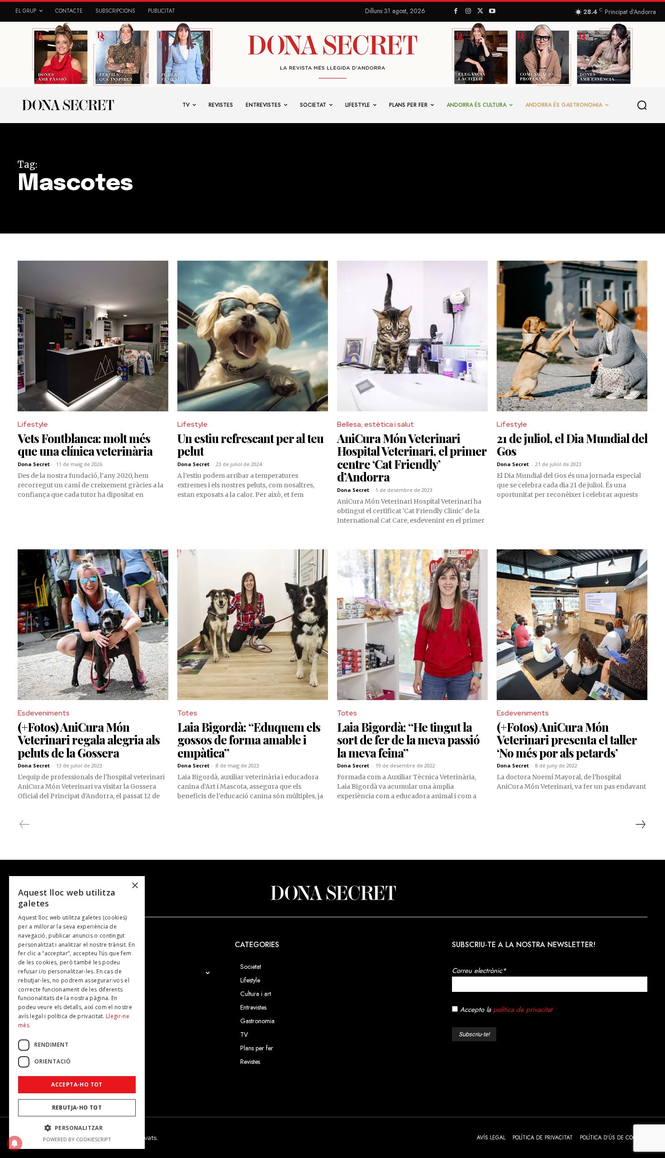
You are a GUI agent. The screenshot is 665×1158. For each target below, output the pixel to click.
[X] (480, 11)
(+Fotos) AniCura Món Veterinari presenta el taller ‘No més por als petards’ (567, 740)
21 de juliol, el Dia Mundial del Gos (572, 444)
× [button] (134, 885)
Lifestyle (33, 424)
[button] (642, 105)
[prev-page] (25, 824)
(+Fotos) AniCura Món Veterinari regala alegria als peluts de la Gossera (89, 740)
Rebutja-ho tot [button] (77, 1107)
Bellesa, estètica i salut (375, 424)
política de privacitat (522, 1010)
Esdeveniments (44, 713)
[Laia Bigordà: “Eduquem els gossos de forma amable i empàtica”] (252, 624)
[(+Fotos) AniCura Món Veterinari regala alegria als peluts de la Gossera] (93, 624)
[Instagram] (468, 11)
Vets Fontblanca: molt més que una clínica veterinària (85, 444)
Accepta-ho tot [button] (77, 1084)
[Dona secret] (67, 105)
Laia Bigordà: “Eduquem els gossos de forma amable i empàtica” (248, 740)
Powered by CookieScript (77, 1139)
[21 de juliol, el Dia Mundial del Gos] (572, 336)
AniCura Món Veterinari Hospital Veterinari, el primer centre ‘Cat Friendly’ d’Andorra (412, 457)
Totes (187, 713)
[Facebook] (456, 11)
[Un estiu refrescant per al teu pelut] (252, 336)
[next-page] (640, 824)
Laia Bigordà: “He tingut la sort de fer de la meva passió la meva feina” (408, 740)
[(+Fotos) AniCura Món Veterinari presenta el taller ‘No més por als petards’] (572, 624)
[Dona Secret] (332, 893)
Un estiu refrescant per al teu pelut (250, 444)
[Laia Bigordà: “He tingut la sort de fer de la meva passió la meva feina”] (412, 624)
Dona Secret (34, 464)
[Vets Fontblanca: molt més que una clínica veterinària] (93, 336)
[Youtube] (492, 11)
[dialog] (77, 1012)
